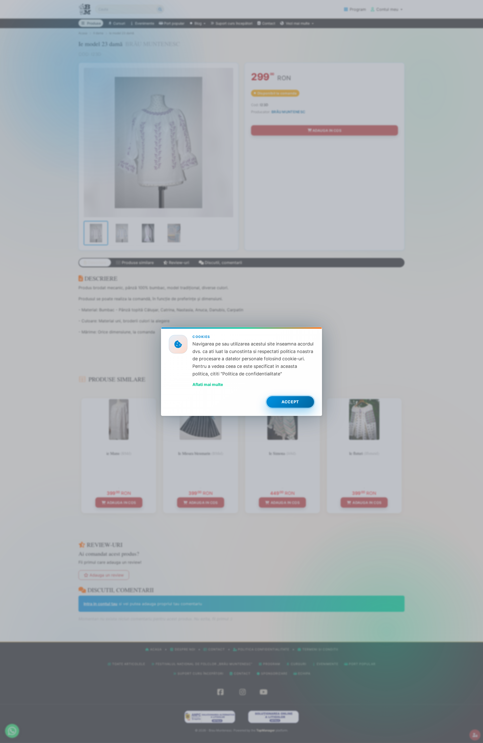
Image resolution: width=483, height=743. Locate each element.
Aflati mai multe (207, 384)
